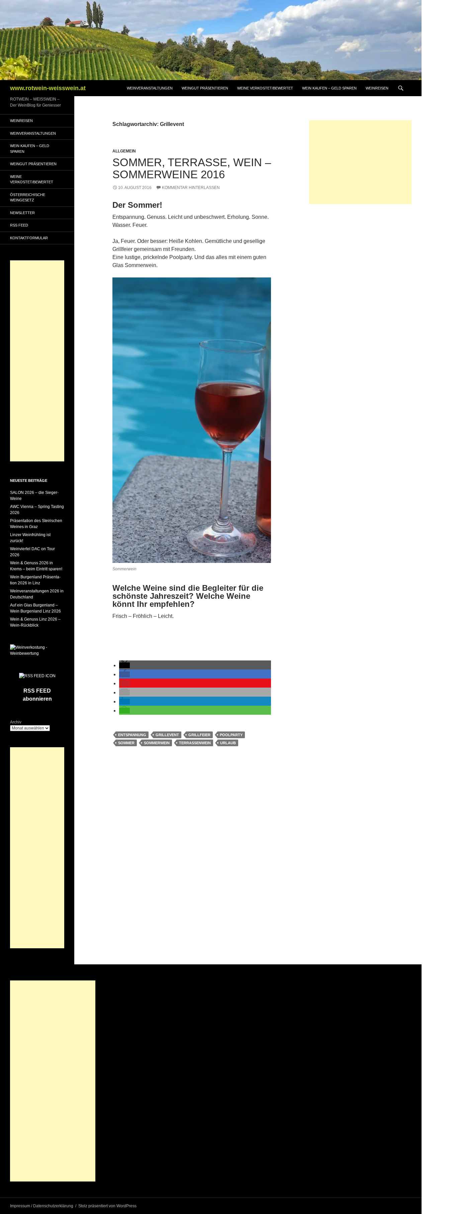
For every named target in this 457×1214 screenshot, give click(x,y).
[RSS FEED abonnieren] (37, 675)
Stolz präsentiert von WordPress (107, 1206)
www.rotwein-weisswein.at (48, 88)
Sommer (126, 743)
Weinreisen (377, 88)
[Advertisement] (360, 162)
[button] (124, 665)
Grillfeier (199, 735)
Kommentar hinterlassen (191, 187)
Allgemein (124, 151)
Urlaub (228, 743)
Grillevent (167, 735)
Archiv (15, 722)
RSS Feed (19, 225)
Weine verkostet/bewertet (265, 88)
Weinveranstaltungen (150, 88)
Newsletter (22, 213)
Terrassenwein (195, 743)
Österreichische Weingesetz (27, 197)
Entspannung (132, 735)
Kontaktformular (29, 238)
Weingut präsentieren (205, 88)
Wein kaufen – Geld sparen (329, 88)
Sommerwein (157, 743)
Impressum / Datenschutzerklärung (41, 1206)
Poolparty (231, 735)
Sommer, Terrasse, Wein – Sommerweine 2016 (191, 168)
